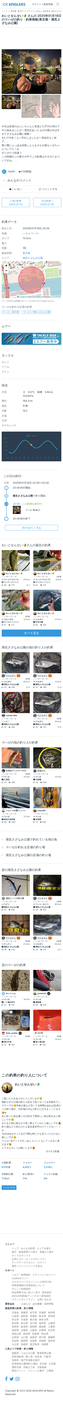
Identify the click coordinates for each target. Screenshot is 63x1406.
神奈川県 (43, 1319)
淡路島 (15, 1360)
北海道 (15, 1312)
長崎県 (42, 1340)
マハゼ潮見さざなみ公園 (36, 312)
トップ (15, 1248)
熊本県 (51, 1340)
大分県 (15, 1344)
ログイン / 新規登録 (42, 4)
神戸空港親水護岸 (30, 1360)
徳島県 (33, 1337)
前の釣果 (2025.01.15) (16, 202)
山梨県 (51, 1323)
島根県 (35, 1333)
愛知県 (42, 1326)
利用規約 (25, 1274)
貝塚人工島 (29, 1367)
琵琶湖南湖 (18, 1356)
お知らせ (26, 1303)
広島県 (15, 1337)
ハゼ (25, 233)
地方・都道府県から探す (25, 1251)
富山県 (24, 1323)
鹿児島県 (34, 1344)
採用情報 (48, 1303)
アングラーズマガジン (23, 1262)
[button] (6, 265)
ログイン (42, 1262)
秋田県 (51, 1312)
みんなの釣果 (28, 1248)
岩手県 (33, 1312)
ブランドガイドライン (23, 1299)
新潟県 (15, 1323)
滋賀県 (15, 1330)
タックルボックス (21, 1255)
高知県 (15, 1340)
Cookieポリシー (20, 1278)
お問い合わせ (44, 1299)
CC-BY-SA (56, 296)
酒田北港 (16, 1367)
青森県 (24, 1312)
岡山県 (44, 1333)
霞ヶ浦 (29, 1356)
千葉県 (24, 1319)
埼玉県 (15, 1319)
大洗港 (52, 1363)
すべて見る (31, 633)
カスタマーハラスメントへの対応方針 (32, 1281)
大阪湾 (47, 1356)
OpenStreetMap (34, 296)
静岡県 (33, 1326)
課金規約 (46, 1292)
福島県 (24, 1316)
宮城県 (42, 1312)
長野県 (15, 1326)
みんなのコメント (19, 180)
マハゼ (34, 233)
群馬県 (51, 1316)
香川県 (42, 1337)
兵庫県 (42, 1330)
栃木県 (42, 1316)
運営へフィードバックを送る (27, 1265)
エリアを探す (44, 1248)
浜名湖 (38, 1356)
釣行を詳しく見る (31, 527)
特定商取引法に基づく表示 (26, 1292)
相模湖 (15, 1353)
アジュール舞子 (36, 1370)
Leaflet (22, 296)
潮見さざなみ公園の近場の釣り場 (28, 855)
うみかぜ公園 (28, 1353)
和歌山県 (16, 1333)
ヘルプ (15, 1274)
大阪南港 (41, 1367)
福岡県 (24, 1340)
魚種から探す (47, 1251)
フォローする (9, 1187)
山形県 (15, 1316)
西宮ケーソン (19, 1370)
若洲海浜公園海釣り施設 (25, 1363)
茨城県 (33, 1316)
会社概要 (37, 1303)
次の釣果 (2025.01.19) (47, 202)
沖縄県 (44, 1344)
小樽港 (49, 1370)
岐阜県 (24, 1326)
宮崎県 (24, 1344)
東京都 (26, 253)
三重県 (51, 1326)
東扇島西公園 (44, 1353)
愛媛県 (51, 1337)
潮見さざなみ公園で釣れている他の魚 (31, 839)
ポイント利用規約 (21, 1288)
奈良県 (51, 1330)
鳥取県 (26, 1333)
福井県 (42, 1323)
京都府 (24, 1330)
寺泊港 (43, 1363)
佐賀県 (33, 1340)
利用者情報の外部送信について (28, 1285)
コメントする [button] (49, 189)
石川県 (33, 1323)
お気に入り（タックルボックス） (29, 1258)
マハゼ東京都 (11, 312)
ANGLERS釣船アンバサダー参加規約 (31, 1295)
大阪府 (33, 1330)
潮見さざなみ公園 (33, 257)
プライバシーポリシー (44, 1274)
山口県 (24, 1337)
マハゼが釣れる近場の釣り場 (25, 847)
